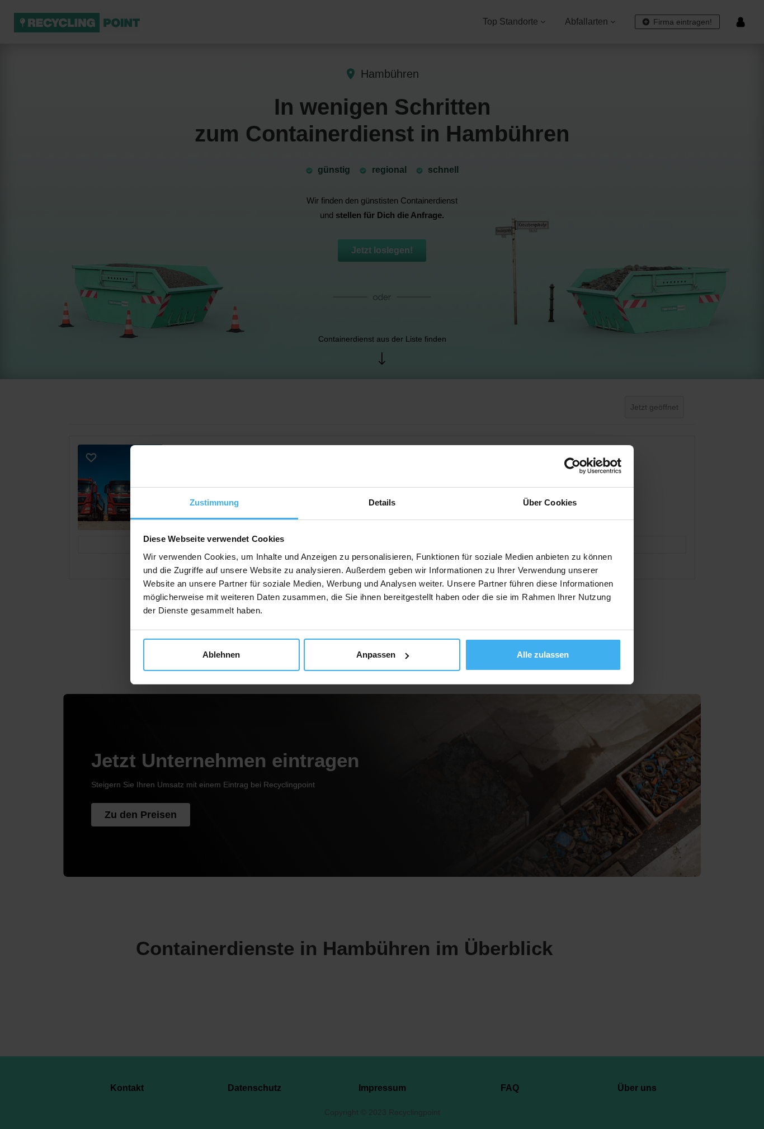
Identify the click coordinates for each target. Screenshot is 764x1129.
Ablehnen (221, 654)
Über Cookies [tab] (550, 502)
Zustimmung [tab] (214, 502)
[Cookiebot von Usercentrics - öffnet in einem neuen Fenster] (572, 465)
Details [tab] (382, 502)
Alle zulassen (543, 654)
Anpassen (375, 654)
